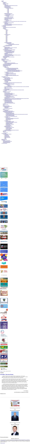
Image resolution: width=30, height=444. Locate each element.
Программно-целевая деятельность (7, 99)
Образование (6, 134)
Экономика (4, 4)
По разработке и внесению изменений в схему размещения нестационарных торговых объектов (17, 98)
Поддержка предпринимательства (7, 25)
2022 (8, 10)
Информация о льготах (9, 123)
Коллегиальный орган (7, 126)
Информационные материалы (8, 48)
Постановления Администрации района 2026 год (14, 71)
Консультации (6, 81)
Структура (4, 26)
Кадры (4, 46)
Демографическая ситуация (8, 100)
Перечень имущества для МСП (10, 121)
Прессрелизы (6, 110)
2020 (8, 9)
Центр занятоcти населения (8, 87)
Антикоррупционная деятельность (7, 106)
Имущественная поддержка (8, 50)
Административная (7, 97)
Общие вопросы (8, 117)
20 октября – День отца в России (6, 374)
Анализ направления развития (8, 101)
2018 (6, 36)
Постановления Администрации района (11, 69)
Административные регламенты (10, 84)
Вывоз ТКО (6, 132)
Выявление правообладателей (8, 54)
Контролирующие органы (8, 80)
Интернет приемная (4, 139)
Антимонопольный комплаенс (8, 108)
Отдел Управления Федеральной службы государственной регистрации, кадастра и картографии (17, 86)
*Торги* (6, 90)
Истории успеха (8, 124)
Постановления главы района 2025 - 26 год (13, 68)
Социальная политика (7, 137)
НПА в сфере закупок (7, 78)
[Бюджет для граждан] (4, 282)
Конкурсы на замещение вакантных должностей (11, 47)
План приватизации (8, 125)
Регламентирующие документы (10, 127)
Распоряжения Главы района (9, 72)
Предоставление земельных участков (9, 51)
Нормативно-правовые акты (8, 45)
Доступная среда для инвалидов (7, 130)
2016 (8, 8)
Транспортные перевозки (8, 7)
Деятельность (3, 76)
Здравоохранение (7, 135)
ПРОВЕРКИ (6, 53)
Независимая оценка (7, 136)
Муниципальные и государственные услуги (8, 83)
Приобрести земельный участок (10, 52)
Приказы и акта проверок (11, 43)
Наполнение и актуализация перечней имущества (12, 118)
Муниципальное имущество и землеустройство (9, 49)
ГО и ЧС (4, 103)
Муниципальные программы (8, 18)
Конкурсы (7, 20)
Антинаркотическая (7, 92)
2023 (8, 11)
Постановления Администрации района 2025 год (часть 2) (15, 70)
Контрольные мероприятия (8, 42)
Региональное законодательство (10, 113)
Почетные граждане (5, 3)
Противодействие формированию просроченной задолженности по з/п (13, 24)
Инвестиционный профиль (6, 140)
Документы (3, 60)
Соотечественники (7, 15)
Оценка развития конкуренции (10, 14)
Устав (5, 66)
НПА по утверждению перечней (10, 115)
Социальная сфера (4, 133)
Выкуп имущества (8, 119)
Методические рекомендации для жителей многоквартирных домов (13, 82)
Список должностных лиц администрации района (9, 27)
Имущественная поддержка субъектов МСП (8, 111)
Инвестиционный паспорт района (7, 141)
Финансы (4, 28)
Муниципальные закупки (6, 77)
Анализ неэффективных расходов (9, 102)
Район (2, 1)
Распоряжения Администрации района (11, 73)
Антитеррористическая (7, 95)
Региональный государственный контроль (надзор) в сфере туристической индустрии (15, 21)
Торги (5, 58)
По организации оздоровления (8, 94)
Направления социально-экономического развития (11, 5)
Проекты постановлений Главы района (11, 74)
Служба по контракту (4, 143)
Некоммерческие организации (8, 13)
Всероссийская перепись (6, 109)
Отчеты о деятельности (9, 128)
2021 (6, 30)
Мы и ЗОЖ (4, 131)
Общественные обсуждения (6, 65)
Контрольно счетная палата (5, 59)
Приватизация (6, 19)
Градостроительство (5, 104)
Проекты (9, 85)
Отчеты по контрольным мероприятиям (14, 44)
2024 (6, 32)
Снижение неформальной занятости (9, 22)
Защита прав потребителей (6, 79)
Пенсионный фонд (7, 89)
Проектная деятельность (6, 105)
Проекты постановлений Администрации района (12, 75)
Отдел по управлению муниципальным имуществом (11, 63)
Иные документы (8, 129)
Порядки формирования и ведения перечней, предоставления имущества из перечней (17, 114)
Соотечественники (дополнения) (9, 17)
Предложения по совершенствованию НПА (11, 116)
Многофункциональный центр (8, 88)
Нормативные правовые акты (8, 112)
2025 (8, 12)
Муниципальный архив (6, 56)
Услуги (5, 138)
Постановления (5, 61)
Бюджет (6, 29)
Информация (4, 2)
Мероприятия (6, 107)
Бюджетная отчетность (7, 34)
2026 (6, 41)
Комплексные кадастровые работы (9, 55)
